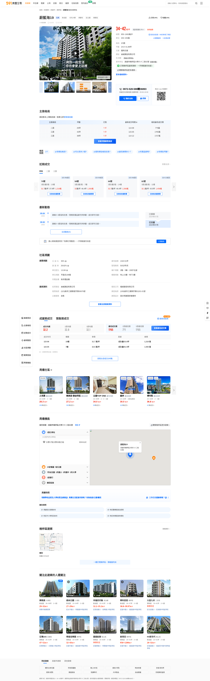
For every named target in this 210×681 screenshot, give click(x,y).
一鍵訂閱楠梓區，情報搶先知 (105, 562)
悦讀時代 (94, 672)
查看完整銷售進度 (105, 141)
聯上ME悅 (93, 668)
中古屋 (35, 3)
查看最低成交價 (160, 328)
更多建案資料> (121, 74)
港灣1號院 (49, 672)
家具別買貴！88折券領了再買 (160, 34)
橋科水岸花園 (49, 668)
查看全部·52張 (103, 77)
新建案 (27, 3)
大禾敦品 (116, 672)
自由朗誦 (138, 672)
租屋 (42, 3)
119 (124, 405)
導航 (77, 425)
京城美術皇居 (160, 672)
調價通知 (158, 38)
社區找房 (75, 3)
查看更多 (166, 529)
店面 (55, 3)
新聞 (94, 3)
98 (96, 405)
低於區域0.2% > (138, 29)
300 (70, 405)
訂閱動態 (161, 241)
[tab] (41, 171)
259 (43, 405)
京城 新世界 (160, 668)
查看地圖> (153, 62)
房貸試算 (167, 38)
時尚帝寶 (138, 668)
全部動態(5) (66, 232)
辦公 (61, 3)
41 (150, 405)
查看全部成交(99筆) (105, 358)
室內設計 (84, 3)
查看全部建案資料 (105, 304)
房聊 (144, 98)
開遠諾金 (72, 672)
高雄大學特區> (129, 58)
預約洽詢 (129, 98)
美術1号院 (115, 668)
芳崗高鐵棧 (72, 668)
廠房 (67, 3)
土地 (49, 3)
